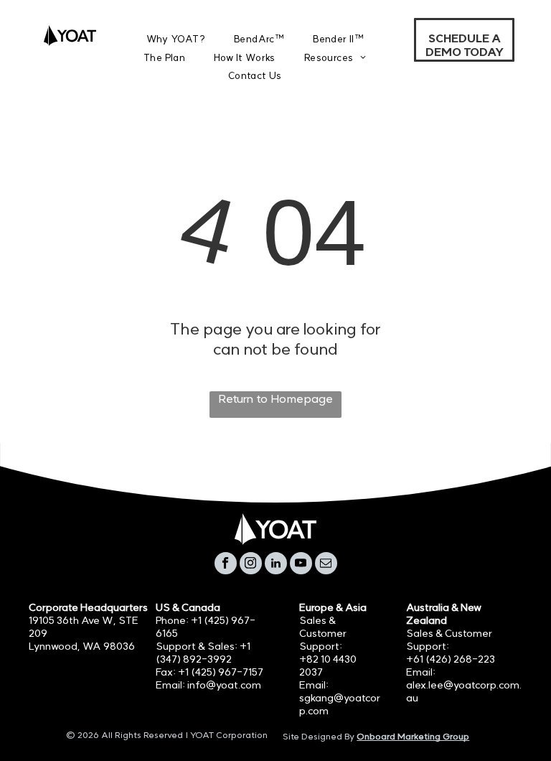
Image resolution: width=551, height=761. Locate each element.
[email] (326, 565)
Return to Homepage (275, 398)
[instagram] (251, 565)
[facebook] (226, 565)
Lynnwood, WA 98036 (82, 646)
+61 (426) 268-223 (450, 659)
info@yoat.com (224, 684)
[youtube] (301, 565)
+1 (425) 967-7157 (220, 672)
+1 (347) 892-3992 (203, 653)
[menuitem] (176, 39)
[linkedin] (276, 565)
